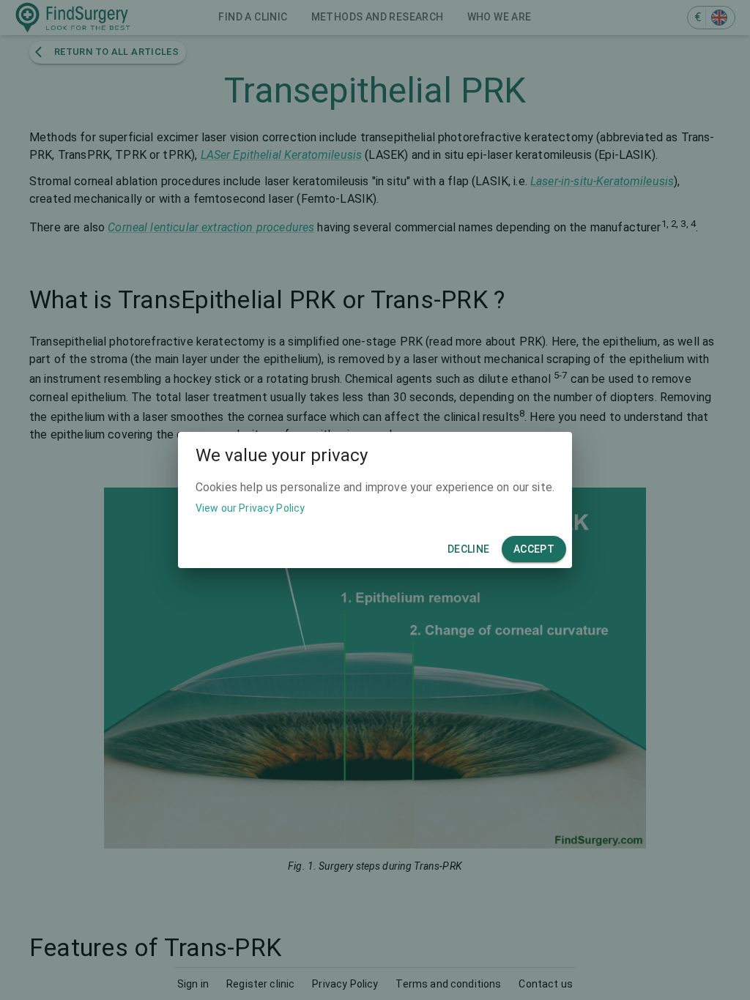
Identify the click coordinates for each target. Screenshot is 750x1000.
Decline (469, 549)
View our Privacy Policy (250, 508)
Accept (533, 549)
